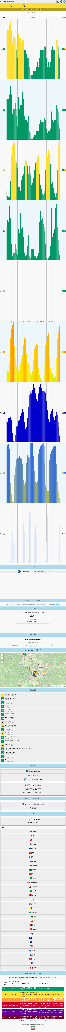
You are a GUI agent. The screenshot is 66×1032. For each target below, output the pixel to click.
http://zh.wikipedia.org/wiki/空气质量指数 (36, 1020)
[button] (35, 673)
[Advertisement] (33, 586)
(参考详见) (32, 1001)
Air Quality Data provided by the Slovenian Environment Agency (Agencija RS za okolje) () (33, 604)
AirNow (51, 977)
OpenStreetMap (56, 686)
